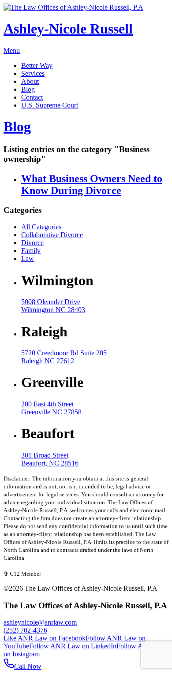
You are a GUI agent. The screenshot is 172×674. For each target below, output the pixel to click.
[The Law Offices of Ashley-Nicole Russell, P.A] (73, 7)
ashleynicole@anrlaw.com (40, 622)
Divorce (32, 242)
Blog (17, 126)
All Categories (41, 227)
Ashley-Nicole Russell (68, 29)
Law (27, 258)
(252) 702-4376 (25, 630)
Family (31, 250)
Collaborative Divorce (52, 234)
